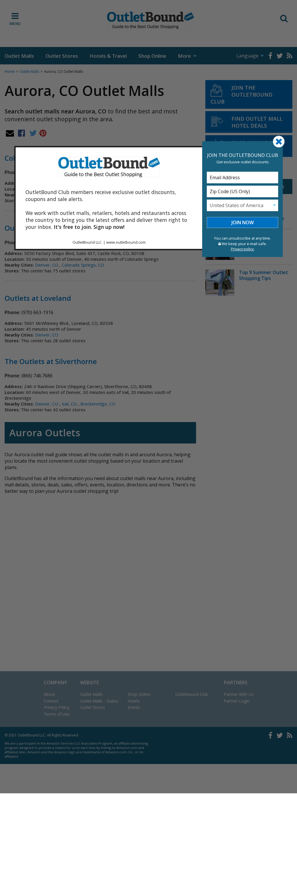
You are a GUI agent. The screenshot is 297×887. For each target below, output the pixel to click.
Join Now (242, 222)
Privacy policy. (242, 248)
